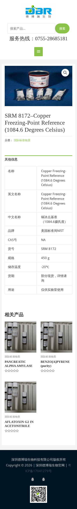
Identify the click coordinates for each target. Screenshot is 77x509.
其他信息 (11, 159)
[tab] (38, 159)
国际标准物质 (22, 140)
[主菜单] (38, 51)
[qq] (36, 479)
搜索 (62, 28)
